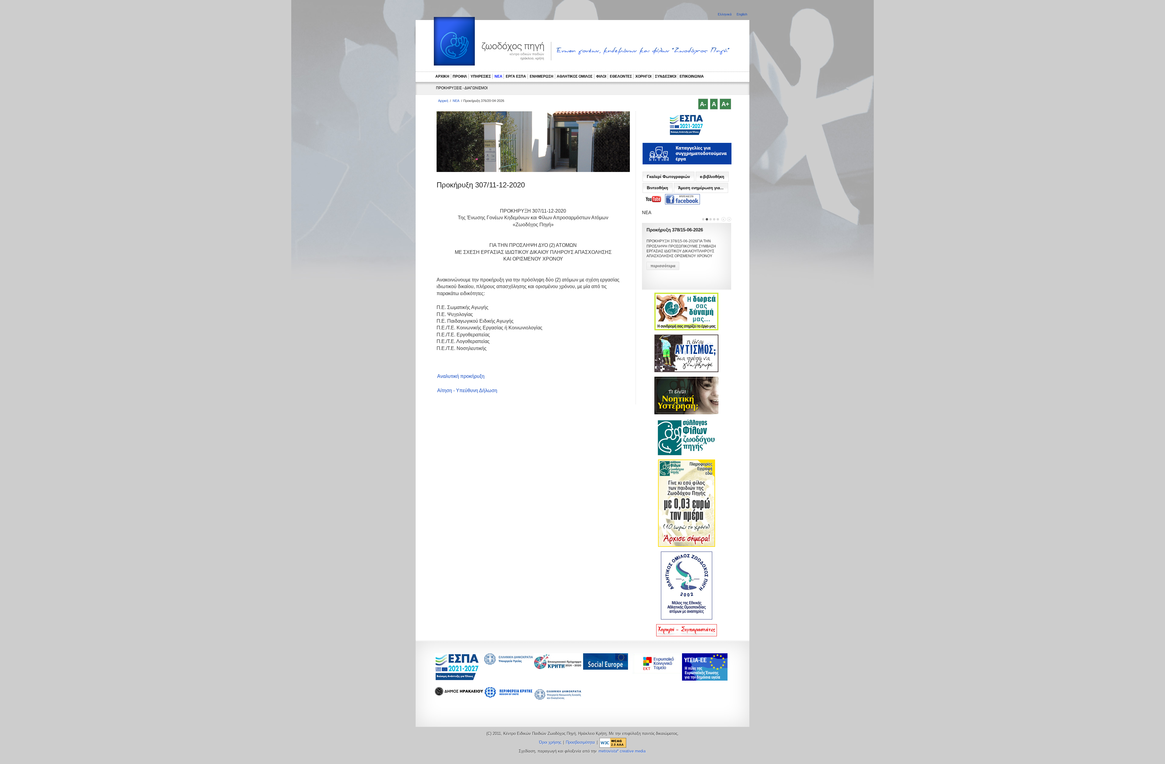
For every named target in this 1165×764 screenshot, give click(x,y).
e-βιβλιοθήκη (712, 176)
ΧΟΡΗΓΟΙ (643, 76)
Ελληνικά (725, 14)
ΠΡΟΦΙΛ (460, 76)
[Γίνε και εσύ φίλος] (686, 545)
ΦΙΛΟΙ (601, 76)
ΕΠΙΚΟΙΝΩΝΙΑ (692, 76)
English (742, 14)
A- (703, 104)
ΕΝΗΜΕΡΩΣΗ (541, 76)
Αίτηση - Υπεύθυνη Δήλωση (467, 390)
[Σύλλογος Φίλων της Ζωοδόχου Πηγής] (686, 454)
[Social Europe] (605, 668)
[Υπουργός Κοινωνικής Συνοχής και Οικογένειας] (558, 699)
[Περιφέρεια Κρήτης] (558, 667)
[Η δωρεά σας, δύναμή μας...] (686, 329)
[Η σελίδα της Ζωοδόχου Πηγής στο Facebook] (682, 199)
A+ (725, 104)
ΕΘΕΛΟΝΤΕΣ (621, 76)
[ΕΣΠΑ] (457, 679)
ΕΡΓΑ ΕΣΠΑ (516, 76)
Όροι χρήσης (550, 742)
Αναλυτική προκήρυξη (461, 376)
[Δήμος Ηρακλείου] (459, 694)
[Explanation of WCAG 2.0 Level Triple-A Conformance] (613, 742)
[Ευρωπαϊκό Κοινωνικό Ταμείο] (659, 672)
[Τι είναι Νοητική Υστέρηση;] (686, 413)
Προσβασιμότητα (580, 742)
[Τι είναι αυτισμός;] (686, 371)
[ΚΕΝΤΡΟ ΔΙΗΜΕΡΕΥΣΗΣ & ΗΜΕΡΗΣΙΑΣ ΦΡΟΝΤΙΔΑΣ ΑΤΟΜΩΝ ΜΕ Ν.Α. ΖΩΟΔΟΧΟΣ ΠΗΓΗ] (686, 134)
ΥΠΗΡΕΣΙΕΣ (481, 76)
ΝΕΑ (498, 76)
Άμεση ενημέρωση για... (701, 188)
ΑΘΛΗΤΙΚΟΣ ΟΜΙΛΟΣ (575, 76)
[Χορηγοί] (686, 635)
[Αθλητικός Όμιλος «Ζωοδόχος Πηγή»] (686, 618)
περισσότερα (662, 266)
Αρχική (443, 101)
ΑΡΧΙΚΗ (442, 76)
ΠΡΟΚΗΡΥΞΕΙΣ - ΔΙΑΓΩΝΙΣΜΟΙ (462, 88)
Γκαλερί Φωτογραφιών (668, 176)
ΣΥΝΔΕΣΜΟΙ (665, 76)
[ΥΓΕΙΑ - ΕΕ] (705, 679)
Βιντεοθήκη (657, 188)
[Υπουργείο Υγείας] (508, 663)
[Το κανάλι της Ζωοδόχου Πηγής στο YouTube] (653, 199)
